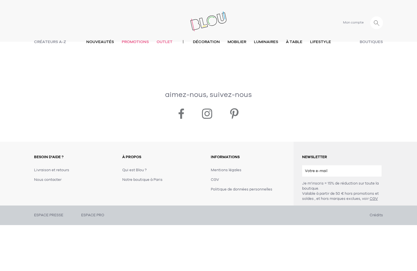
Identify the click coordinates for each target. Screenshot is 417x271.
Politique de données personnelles (241, 189)
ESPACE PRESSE (48, 215)
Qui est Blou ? (134, 170)
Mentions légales (226, 170)
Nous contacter (48, 179)
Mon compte (353, 22)
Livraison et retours (51, 170)
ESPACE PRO (92, 215)
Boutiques (371, 42)
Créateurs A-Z (50, 42)
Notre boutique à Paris (142, 179)
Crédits (376, 215)
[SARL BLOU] (208, 18)
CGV (374, 198)
